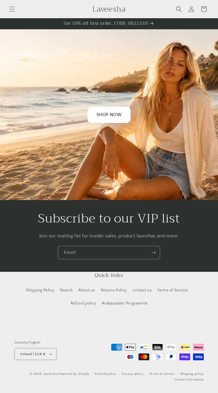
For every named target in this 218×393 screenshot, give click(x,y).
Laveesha (50, 374)
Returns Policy (114, 290)
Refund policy (83, 303)
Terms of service (162, 374)
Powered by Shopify (73, 374)
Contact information (189, 379)
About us (86, 290)
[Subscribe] (153, 252)
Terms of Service (172, 290)
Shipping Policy (40, 290)
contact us (142, 290)
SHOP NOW (109, 114)
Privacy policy (133, 374)
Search (66, 290)
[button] (12, 9)
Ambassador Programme (124, 303)
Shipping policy (192, 374)
